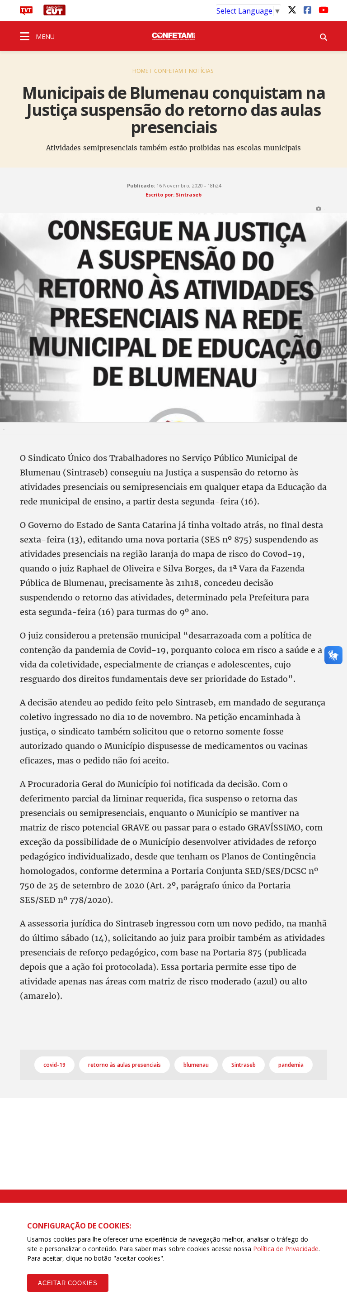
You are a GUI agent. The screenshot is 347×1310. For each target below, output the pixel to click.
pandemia (291, 1065)
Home (140, 71)
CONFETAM (168, 71)
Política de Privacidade (286, 1248)
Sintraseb (243, 1065)
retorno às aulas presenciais (124, 1065)
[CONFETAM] (173, 35)
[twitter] (291, 9)
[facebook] (307, 9)
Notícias (201, 71)
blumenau (196, 1065)
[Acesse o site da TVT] (26, 13)
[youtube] (322, 9)
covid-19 (54, 1065)
